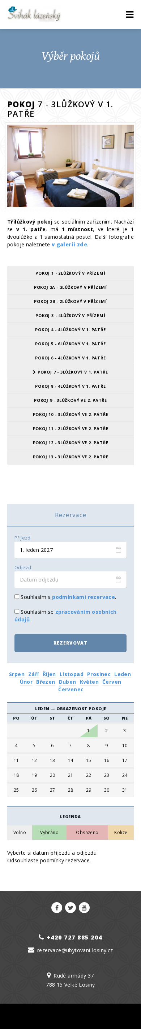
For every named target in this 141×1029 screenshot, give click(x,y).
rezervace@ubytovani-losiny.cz (75, 950)
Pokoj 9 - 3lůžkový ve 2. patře (70, 400)
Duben (67, 681)
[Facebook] (56, 907)
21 (70, 775)
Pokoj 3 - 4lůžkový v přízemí (70, 315)
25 (16, 790)
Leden (122, 674)
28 (70, 790)
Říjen (49, 674)
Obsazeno (87, 833)
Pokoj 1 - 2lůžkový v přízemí (70, 273)
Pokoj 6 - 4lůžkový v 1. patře (70, 358)
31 (125, 790)
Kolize (120, 833)
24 (125, 775)
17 (125, 760)
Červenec (71, 689)
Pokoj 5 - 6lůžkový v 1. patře (70, 343)
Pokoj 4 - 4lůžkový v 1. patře (70, 329)
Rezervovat (71, 643)
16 (107, 760)
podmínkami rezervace (83, 596)
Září (33, 674)
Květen (89, 681)
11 (16, 760)
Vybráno (49, 833)
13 (52, 760)
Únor (26, 681)
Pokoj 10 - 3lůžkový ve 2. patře (70, 414)
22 (88, 775)
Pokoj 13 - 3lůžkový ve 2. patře (70, 456)
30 (107, 790)
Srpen (17, 674)
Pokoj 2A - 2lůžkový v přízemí (70, 287)
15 (88, 760)
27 (52, 790)
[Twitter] (70, 907)
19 (34, 775)
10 (125, 746)
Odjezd (22, 568)
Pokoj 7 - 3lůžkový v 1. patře (72, 372)
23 (107, 775)
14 (70, 760)
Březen (45, 681)
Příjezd (22, 538)
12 (34, 760)
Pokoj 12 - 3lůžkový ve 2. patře (70, 442)
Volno (19, 833)
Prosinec (99, 674)
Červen (111, 681)
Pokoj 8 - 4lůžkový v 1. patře (70, 386)
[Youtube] (84, 907)
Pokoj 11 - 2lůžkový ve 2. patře (70, 428)
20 (52, 775)
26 (34, 790)
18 (16, 775)
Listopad (72, 674)
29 (88, 790)
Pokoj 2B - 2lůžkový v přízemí (70, 301)
